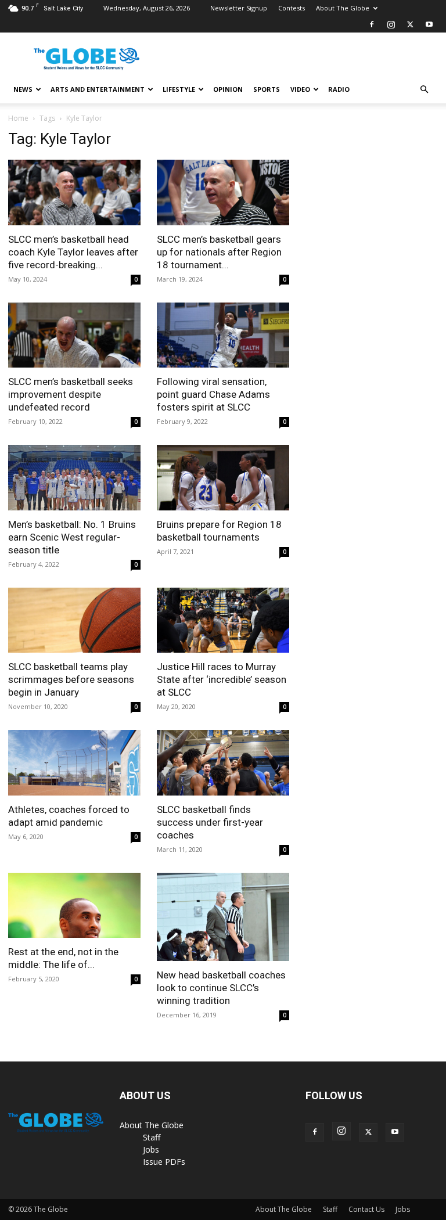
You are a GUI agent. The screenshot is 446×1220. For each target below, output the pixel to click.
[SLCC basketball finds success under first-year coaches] (223, 763)
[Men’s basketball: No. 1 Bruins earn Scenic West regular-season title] (74, 477)
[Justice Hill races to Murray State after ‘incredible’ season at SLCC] (223, 620)
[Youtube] (429, 24)
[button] (424, 89)
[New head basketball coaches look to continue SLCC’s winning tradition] (223, 917)
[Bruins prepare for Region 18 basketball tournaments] (223, 477)
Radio (339, 89)
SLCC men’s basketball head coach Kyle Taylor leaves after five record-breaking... (73, 252)
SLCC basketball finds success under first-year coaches (210, 822)
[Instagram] (391, 24)
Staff (151, 1137)
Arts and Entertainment (98, 89)
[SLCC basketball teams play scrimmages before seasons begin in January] (74, 620)
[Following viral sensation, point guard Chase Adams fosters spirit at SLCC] (223, 335)
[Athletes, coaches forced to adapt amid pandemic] (74, 763)
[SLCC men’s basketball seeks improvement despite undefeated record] (74, 335)
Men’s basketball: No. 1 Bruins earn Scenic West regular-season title (72, 537)
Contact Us (366, 1209)
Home (18, 118)
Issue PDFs (164, 1161)
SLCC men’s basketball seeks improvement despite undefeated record (70, 394)
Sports (266, 89)
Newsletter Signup (238, 7)
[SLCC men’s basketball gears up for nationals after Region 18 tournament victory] (223, 192)
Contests (291, 7)
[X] (410, 24)
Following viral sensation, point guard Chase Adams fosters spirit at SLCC (213, 394)
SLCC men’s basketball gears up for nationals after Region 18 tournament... (219, 252)
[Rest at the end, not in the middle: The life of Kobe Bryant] (74, 905)
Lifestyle (179, 89)
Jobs (151, 1149)
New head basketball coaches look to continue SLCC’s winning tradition (221, 987)
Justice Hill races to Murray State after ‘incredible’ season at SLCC (221, 679)
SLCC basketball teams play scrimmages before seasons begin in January (71, 679)
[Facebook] (371, 24)
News (23, 89)
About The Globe (342, 7)
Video (300, 89)
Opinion (228, 89)
